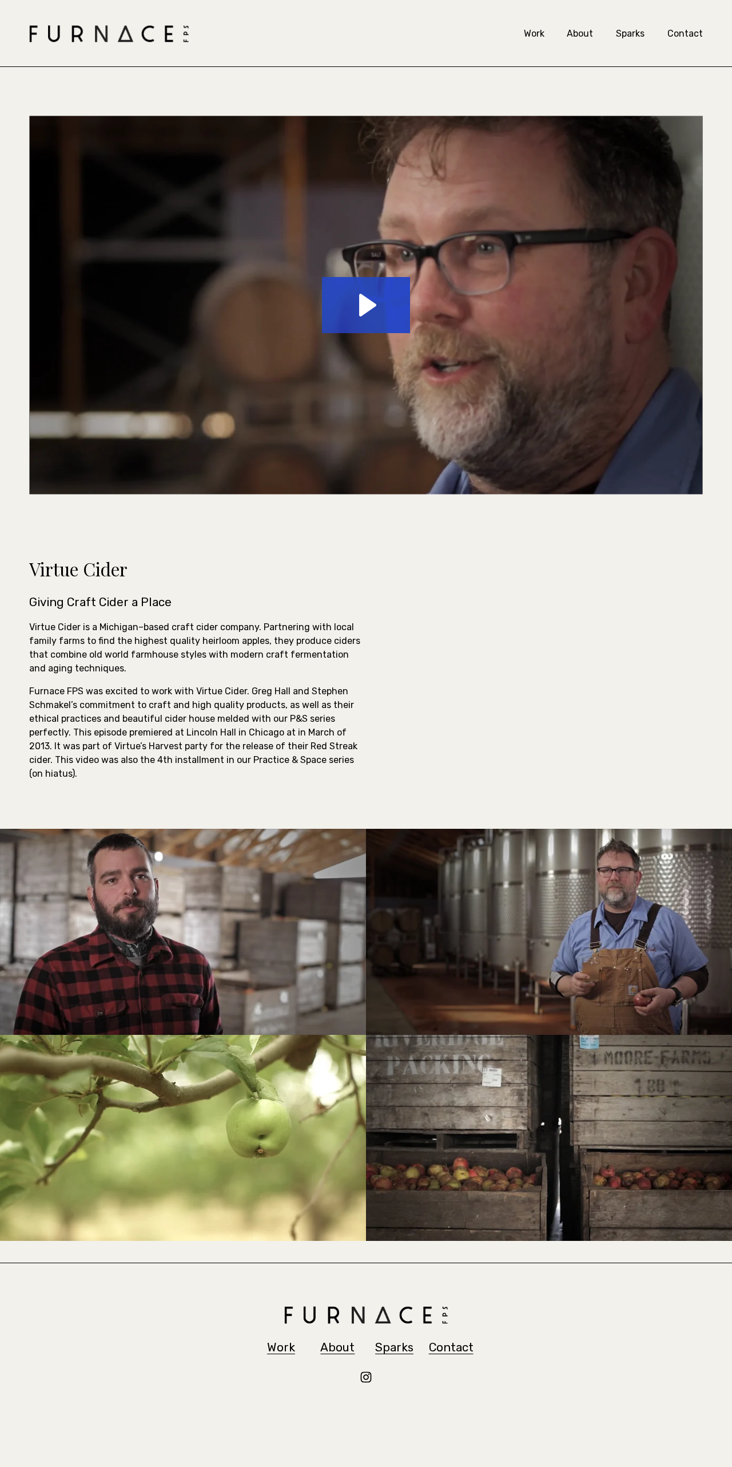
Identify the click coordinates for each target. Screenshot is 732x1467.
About (580, 33)
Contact (685, 33)
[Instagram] (366, 1377)
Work (534, 33)
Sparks (630, 33)
